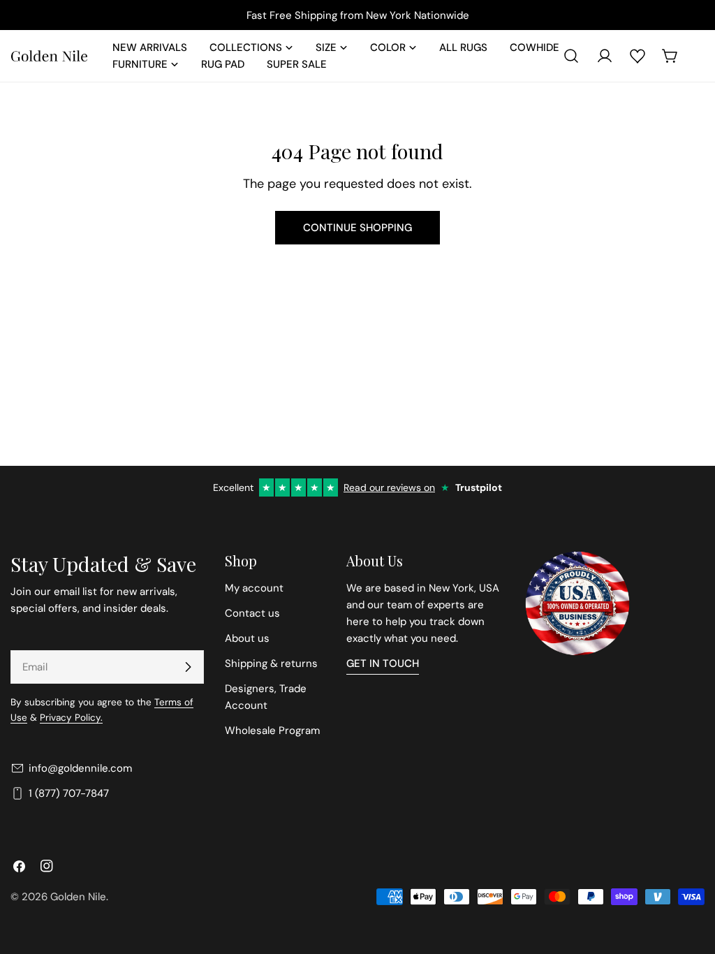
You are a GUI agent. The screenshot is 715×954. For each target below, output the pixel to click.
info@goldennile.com (80, 768)
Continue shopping (357, 228)
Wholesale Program (272, 730)
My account (254, 588)
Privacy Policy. (71, 718)
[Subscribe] (187, 667)
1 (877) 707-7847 (69, 793)
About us (247, 638)
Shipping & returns (271, 663)
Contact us (252, 613)
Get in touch (382, 663)
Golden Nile (78, 897)
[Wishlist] (637, 56)
